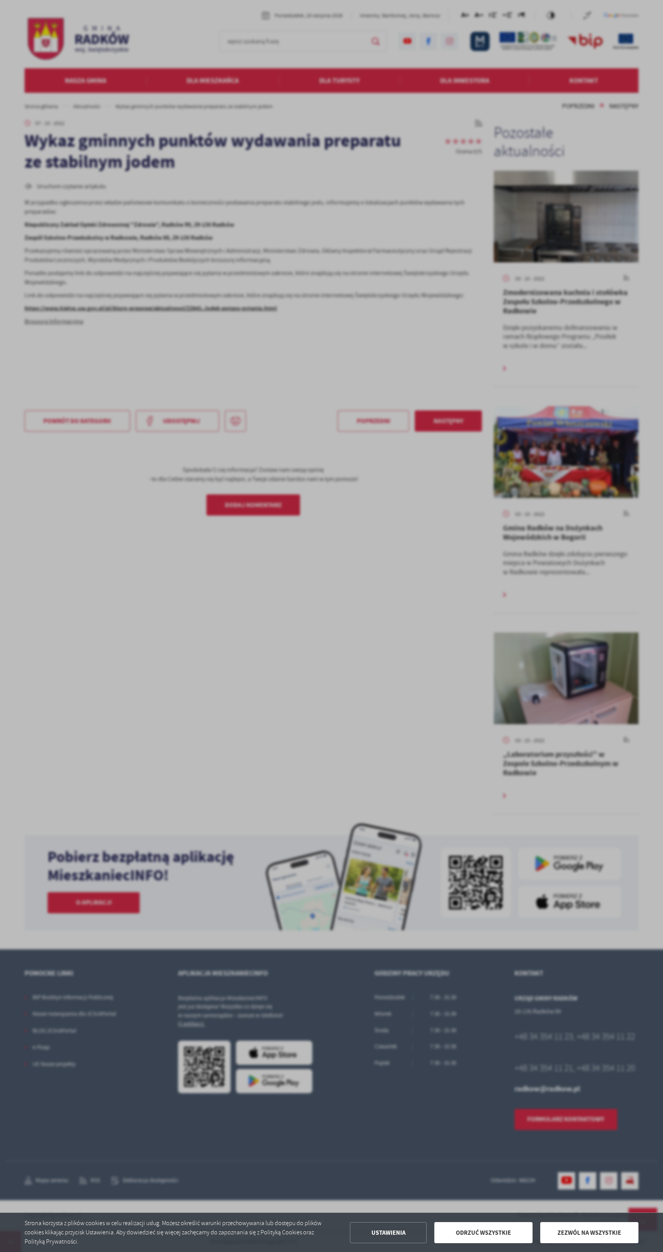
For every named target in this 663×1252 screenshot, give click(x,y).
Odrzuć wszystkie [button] (483, 1233)
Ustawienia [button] (388, 1233)
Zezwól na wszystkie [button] (589, 1233)
